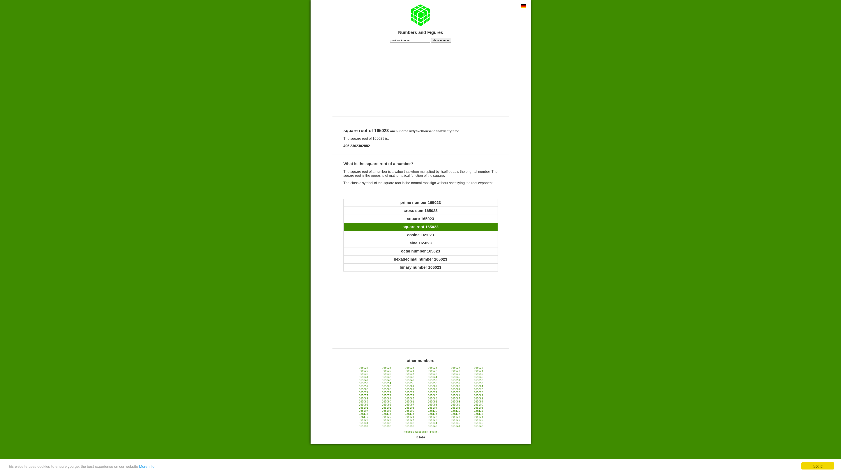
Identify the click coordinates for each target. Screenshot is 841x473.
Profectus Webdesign (415, 431)
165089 (363, 401)
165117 (455, 413)
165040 (478, 374)
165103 (409, 407)
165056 (432, 383)
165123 (455, 416)
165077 (363, 395)
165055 (409, 383)
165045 (455, 377)
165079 (409, 395)
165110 (432, 410)
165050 (432, 380)
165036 (386, 374)
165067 (409, 389)
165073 (409, 392)
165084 (386, 398)
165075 (455, 392)
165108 (386, 410)
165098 (432, 404)
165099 (455, 404)
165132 (386, 423)
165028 (478, 367)
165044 (432, 377)
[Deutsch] (523, 7)
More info (146, 466)
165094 (478, 401)
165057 (455, 383)
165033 (455, 370)
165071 (363, 392)
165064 (478, 386)
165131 (363, 423)
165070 (478, 389)
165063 (455, 386)
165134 (432, 423)
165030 (386, 370)
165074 (432, 392)
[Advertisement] (420, 78)
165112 (478, 410)
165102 (386, 407)
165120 (386, 416)
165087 (455, 398)
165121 (409, 416)
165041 (363, 377)
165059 (363, 386)
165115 (409, 413)
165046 (478, 377)
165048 (386, 380)
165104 (432, 407)
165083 (363, 398)
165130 (478, 420)
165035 (363, 374)
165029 (363, 370)
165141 (455, 426)
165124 (478, 416)
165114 (386, 413)
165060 (386, 386)
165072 (386, 392)
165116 (432, 413)
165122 (432, 416)
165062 (432, 386)
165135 (455, 423)
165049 (409, 380)
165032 (432, 370)
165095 (363, 404)
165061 (409, 386)
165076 (478, 392)
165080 (432, 395)
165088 (478, 398)
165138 (386, 426)
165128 (432, 420)
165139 (409, 426)
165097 (409, 404)
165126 (386, 420)
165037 (409, 374)
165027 (455, 367)
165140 (432, 426)
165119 (363, 416)
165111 (455, 410)
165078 (386, 395)
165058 (478, 383)
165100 (478, 404)
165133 (409, 423)
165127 (409, 420)
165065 (363, 389)
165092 (432, 401)
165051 (455, 380)
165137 (363, 426)
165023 (363, 367)
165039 (455, 374)
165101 (363, 407)
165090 (386, 401)
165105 (455, 407)
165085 (409, 398)
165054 (386, 383)
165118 (478, 413)
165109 (409, 410)
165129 (455, 420)
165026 (432, 367)
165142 (478, 426)
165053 (363, 383)
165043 (409, 377)
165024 (386, 367)
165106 (478, 407)
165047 (363, 380)
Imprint (434, 431)
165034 (478, 370)
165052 (478, 380)
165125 (363, 420)
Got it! (818, 466)
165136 (478, 423)
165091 (409, 401)
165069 (455, 389)
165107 (363, 410)
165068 (432, 389)
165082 (478, 395)
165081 (455, 395)
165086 (432, 398)
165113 (363, 413)
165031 (409, 370)
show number (441, 40)
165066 (386, 389)
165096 (386, 404)
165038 (432, 374)
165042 (386, 377)
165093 (455, 401)
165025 (409, 367)
